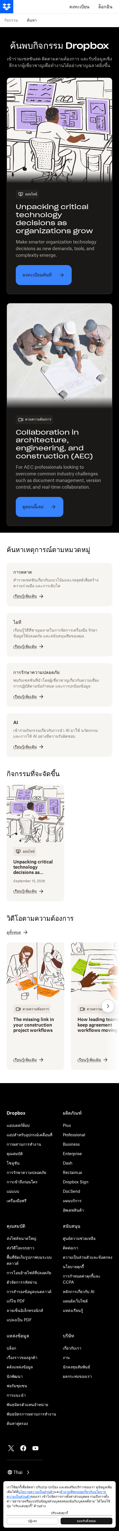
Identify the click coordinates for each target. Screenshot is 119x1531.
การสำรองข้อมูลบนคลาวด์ (29, 1291)
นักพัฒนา (15, 1376)
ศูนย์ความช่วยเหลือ (79, 1238)
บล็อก (11, 1348)
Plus (67, 1125)
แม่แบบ (13, 1191)
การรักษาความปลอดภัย (26, 1172)
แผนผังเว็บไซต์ (75, 1301)
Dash (68, 1163)
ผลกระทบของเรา (77, 1376)
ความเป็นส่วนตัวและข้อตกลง (87, 1257)
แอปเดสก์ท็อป (18, 1125)
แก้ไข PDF (16, 1301)
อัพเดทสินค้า (73, 1210)
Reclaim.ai (72, 1172)
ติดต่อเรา (70, 1247)
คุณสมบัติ (15, 1153)
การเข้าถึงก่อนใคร (22, 1181)
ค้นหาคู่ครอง (17, 1423)
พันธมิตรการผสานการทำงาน (31, 1414)
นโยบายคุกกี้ (73, 1266)
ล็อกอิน (105, 6)
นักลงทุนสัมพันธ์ (76, 1367)
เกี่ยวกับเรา (72, 1348)
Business (71, 1144)
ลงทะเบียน (79, 6)
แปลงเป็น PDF (19, 1319)
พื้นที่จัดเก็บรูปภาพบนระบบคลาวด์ (29, 1260)
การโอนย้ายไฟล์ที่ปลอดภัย (29, 1272)
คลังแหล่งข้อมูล (20, 1367)
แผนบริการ (72, 1200)
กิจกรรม (11, 20)
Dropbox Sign (76, 1181)
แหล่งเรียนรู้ (73, 1310)
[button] (108, 1006)
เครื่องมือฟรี (17, 1200)
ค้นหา (32, 20)
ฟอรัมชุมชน (17, 1385)
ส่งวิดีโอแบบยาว (20, 1247)
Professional (74, 1134)
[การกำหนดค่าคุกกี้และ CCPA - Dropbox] (59, 1504)
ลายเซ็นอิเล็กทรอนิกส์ (25, 1310)
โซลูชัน (13, 1163)
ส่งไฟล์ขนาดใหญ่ (21, 1238)
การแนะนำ (16, 1395)
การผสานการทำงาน (24, 1144)
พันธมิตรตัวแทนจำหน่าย (27, 1404)
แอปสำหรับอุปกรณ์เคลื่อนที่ (29, 1134)
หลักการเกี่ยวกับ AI (78, 1291)
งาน (66, 1357)
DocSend (71, 1191)
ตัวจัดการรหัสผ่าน (22, 1282)
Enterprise (72, 1153)
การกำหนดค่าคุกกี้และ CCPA (81, 1279)
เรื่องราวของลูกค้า (22, 1357)
